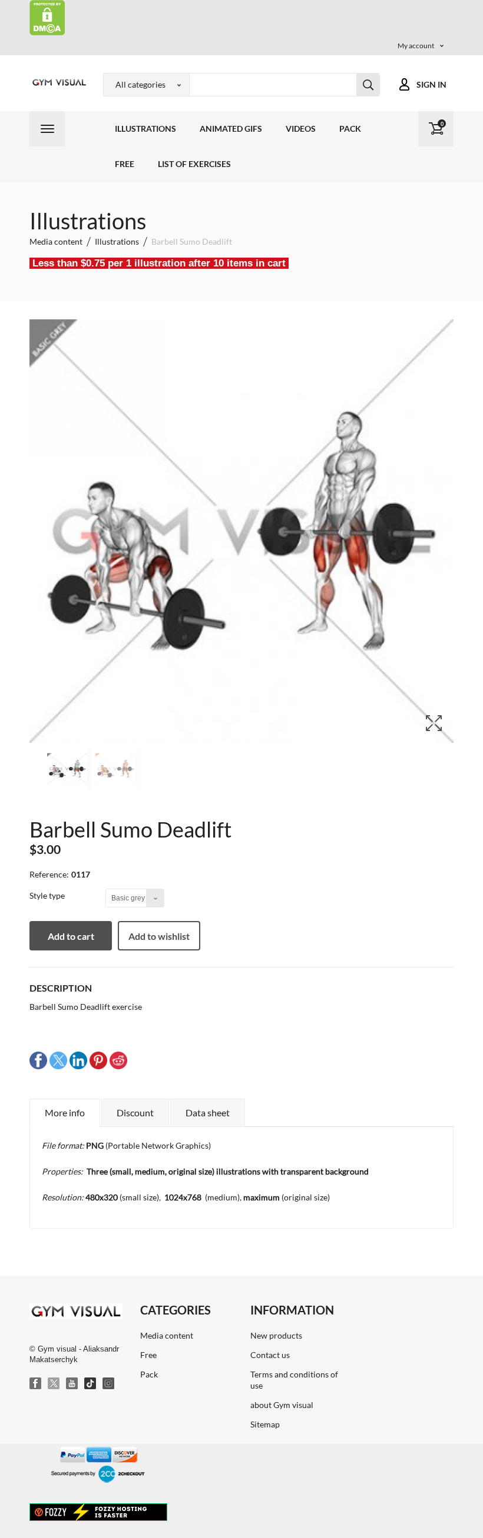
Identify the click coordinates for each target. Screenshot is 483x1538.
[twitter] (58, 1059)
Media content (166, 1335)
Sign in (431, 84)
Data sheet (208, 1112)
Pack (350, 129)
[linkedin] (78, 1059)
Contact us (270, 1355)
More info (65, 1112)
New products (276, 1335)
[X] (54, 1383)
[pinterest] (98, 1059)
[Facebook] (35, 1383)
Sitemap (265, 1424)
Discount (135, 1112)
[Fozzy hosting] (98, 1511)
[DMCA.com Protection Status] (47, 16)
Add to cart (71, 936)
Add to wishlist (159, 936)
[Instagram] (108, 1383)
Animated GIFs (231, 129)
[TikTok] (90, 1383)
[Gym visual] (57, 82)
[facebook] (38, 1059)
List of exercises (194, 164)
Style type (48, 895)
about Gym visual (281, 1405)
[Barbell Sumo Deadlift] (69, 769)
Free (124, 164)
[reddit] (118, 1059)
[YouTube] (72, 1383)
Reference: (49, 874)
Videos (301, 129)
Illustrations (145, 129)
